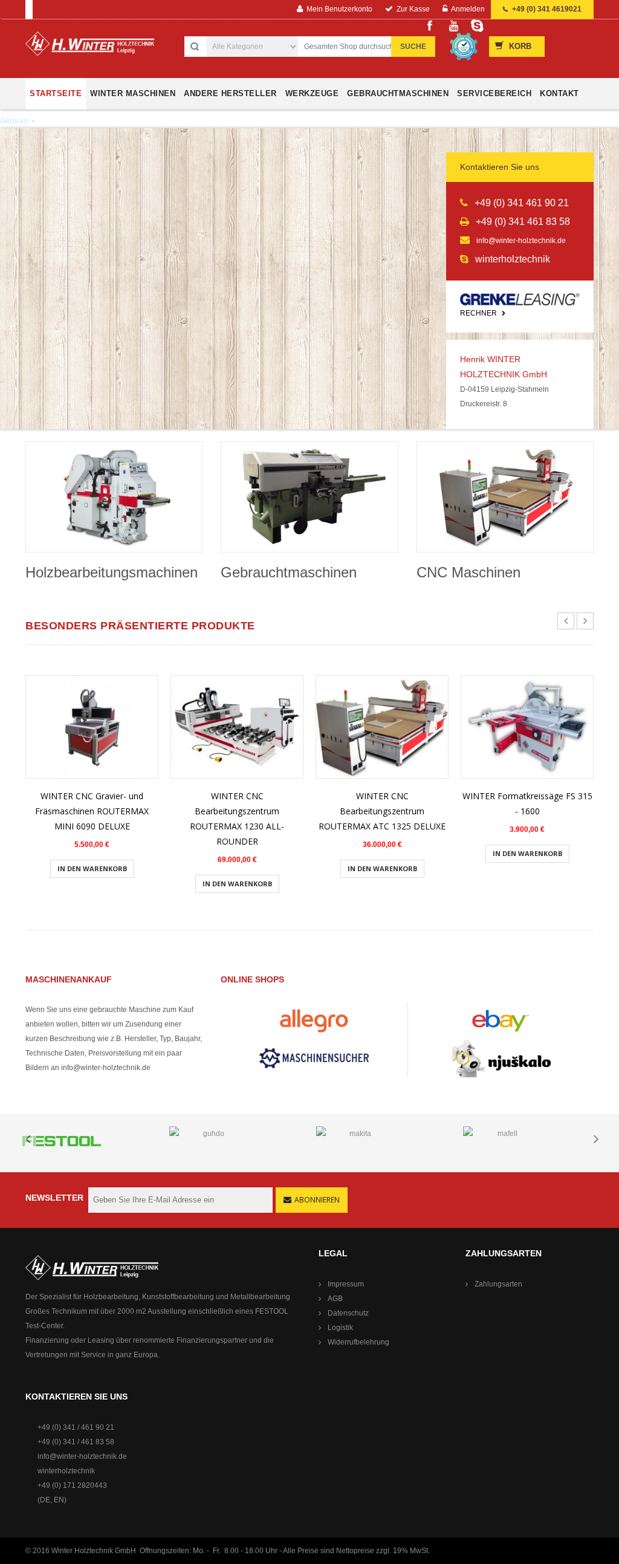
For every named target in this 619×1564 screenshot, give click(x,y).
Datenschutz (348, 1313)
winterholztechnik (66, 1471)
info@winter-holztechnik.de (521, 240)
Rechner (479, 313)
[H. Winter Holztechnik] (91, 1268)
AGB (335, 1298)
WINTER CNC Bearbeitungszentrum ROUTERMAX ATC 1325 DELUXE (382, 811)
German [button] (15, 121)
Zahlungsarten (498, 1284)
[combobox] (364, 46)
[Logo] (89, 48)
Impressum (346, 1284)
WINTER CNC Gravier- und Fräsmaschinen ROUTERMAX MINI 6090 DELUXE (92, 811)
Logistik (340, 1327)
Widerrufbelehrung (358, 1342)
